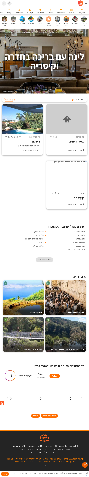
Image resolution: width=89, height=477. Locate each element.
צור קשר (71, 446)
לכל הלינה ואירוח (44, 259)
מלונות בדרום (80, 239)
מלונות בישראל (80, 231)
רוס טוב (36, 141)
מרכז (52, 452)
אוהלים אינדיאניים (79, 242)
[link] (44, 466)
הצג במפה (8, 100)
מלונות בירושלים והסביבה (34, 239)
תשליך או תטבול (36, 312)
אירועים (38, 449)
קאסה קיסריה (76, 141)
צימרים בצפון (80, 246)
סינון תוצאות (77, 99)
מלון (82, 193)
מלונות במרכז (39, 235)
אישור (5, 474)
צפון (57, 452)
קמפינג (22, 449)
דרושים (61, 446)
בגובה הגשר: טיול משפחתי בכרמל (29, 349)
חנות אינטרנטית (33, 446)
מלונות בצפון (80, 235)
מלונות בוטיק (39, 231)
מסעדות (30, 449)
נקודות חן (46, 449)
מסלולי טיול (56, 449)
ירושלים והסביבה (42, 452)
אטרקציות (66, 449)
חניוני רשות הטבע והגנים (76, 249)
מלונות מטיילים (38, 246)
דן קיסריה (79, 198)
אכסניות (41, 242)
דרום (32, 452)
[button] (65, 297)
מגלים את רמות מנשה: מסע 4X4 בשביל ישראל (67, 349)
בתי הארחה (80, 137)
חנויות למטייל (49, 446)
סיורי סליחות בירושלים (76, 312)
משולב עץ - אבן (34, 137)
